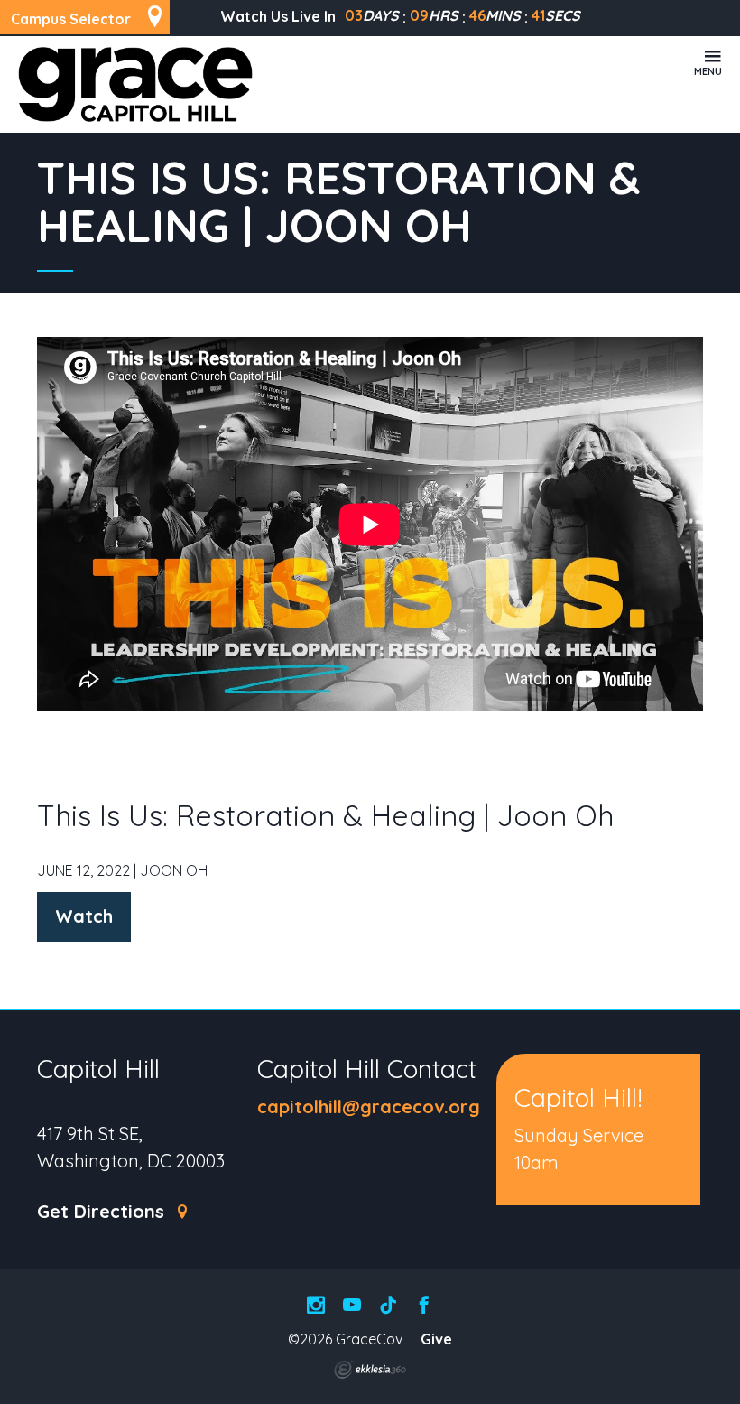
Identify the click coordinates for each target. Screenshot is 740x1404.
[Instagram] (316, 1306)
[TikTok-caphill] (388, 1306)
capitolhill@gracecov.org (368, 1106)
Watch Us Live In (278, 16)
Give (436, 1339)
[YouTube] (352, 1306)
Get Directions (103, 1212)
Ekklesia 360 (370, 1370)
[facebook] (424, 1306)
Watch (84, 916)
